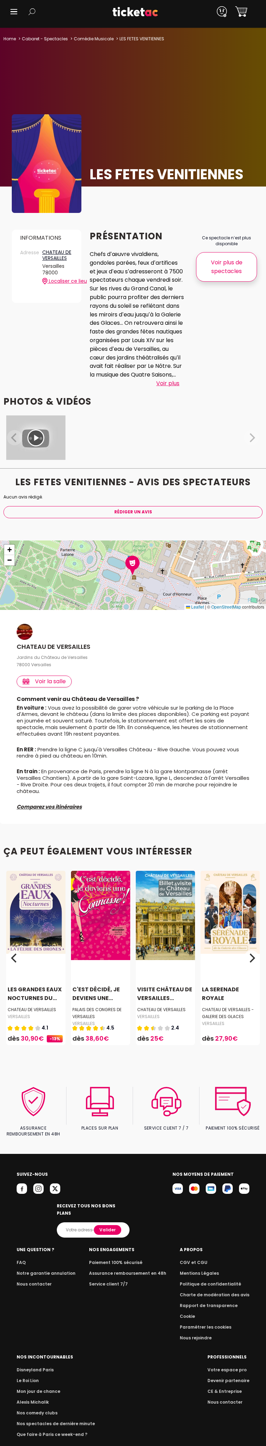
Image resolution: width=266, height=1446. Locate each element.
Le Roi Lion (28, 1380)
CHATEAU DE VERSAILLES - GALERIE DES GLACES (228, 1013)
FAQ (21, 1262)
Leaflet (197, 607)
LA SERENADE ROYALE (220, 994)
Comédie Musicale (94, 39)
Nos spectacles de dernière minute (56, 1424)
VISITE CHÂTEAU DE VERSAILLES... (164, 994)
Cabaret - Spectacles (45, 39)
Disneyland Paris (35, 1370)
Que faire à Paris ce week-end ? (52, 1434)
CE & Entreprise (224, 1391)
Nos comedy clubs (37, 1413)
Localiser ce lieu (60, 281)
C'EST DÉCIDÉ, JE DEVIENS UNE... (96, 994)
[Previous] (14, 958)
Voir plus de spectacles (226, 266)
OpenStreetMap (226, 607)
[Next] (251, 958)
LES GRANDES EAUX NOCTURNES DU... (35, 994)
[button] (13, 12)
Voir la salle (50, 681)
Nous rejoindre (196, 1338)
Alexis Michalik (33, 1402)
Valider (107, 1230)
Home (9, 39)
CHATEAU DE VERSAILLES (56, 255)
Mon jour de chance (38, 1391)
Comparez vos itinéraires (49, 806)
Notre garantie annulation (46, 1273)
